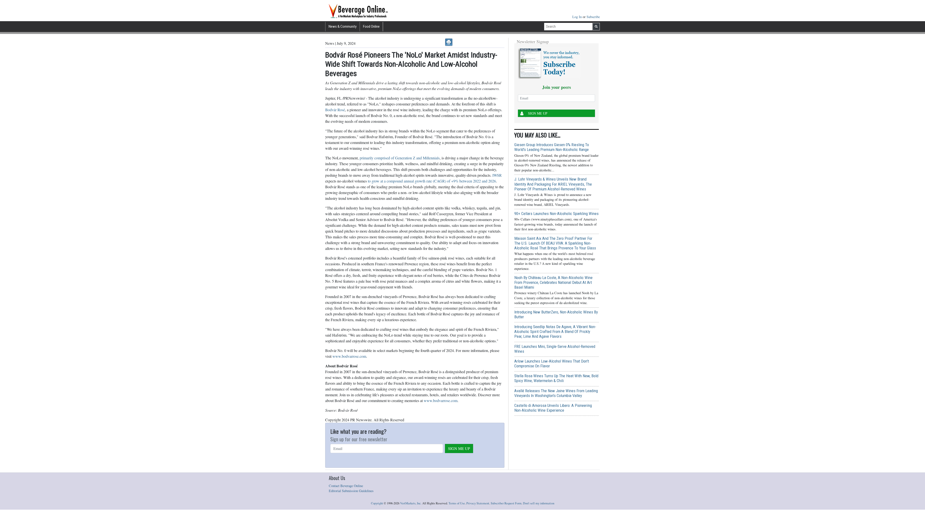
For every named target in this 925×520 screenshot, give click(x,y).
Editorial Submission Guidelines (351, 490)
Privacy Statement (477, 503)
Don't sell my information (538, 503)
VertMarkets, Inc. (411, 503)
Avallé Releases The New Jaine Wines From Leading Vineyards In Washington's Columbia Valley (556, 393)
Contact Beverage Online (346, 485)
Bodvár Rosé (335, 109)
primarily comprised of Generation (386, 157)
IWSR (497, 175)
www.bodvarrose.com (349, 356)
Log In (577, 16)
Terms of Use (457, 503)
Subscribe (593, 16)
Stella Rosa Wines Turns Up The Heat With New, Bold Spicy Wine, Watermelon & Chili (556, 378)
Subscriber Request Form (506, 503)
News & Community (343, 26)
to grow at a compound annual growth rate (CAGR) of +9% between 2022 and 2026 (432, 180)
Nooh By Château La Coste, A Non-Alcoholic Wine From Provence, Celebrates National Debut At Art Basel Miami (553, 282)
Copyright (377, 503)
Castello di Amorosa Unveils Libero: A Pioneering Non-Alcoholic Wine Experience (553, 408)
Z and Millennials (426, 157)
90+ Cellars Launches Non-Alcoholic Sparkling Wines (556, 213)
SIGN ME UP (459, 448)
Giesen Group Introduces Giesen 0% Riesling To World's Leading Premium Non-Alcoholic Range (551, 147)
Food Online (371, 26)
